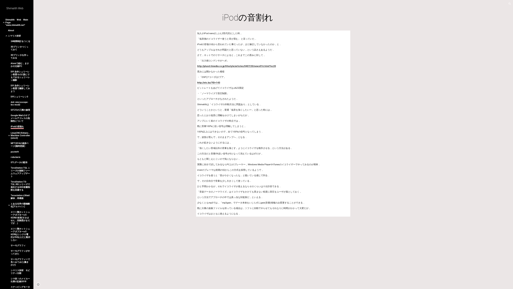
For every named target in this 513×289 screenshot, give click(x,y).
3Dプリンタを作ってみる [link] (19, 56)
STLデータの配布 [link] (19, 162)
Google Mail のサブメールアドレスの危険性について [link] (20, 118)
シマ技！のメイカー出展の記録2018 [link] (20, 280)
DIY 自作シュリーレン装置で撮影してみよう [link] (20, 88)
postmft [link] (15, 152)
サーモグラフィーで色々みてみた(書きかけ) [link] (20, 262)
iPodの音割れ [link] (17, 126)
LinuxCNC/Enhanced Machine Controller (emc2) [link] (20, 135)
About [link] (11, 30)
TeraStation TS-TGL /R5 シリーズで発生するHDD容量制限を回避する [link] (20, 185)
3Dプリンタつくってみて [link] (19, 48)
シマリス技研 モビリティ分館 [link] (20, 271)
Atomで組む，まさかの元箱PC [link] (20, 64)
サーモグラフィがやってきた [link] (20, 252)
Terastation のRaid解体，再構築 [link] (20, 196)
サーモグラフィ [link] (18, 245)
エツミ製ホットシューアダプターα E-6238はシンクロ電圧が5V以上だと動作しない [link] (20, 234)
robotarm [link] (15, 157)
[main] (247, 17)
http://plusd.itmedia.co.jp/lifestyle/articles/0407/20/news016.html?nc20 (236, 66)
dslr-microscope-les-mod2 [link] (19, 103)
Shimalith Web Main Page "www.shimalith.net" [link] (17, 22)
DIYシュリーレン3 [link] (19, 96)
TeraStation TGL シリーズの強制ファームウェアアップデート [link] (20, 172)
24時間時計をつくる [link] (20, 41)
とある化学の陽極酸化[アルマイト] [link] (20, 205)
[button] (510, 4)
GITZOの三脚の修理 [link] (20, 110)
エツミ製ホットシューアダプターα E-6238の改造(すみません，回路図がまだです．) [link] (20, 218)
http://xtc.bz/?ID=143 (208, 82)
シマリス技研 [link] (14, 36)
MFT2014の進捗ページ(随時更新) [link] (20, 144)
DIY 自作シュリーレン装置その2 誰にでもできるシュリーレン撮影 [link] (20, 75)
